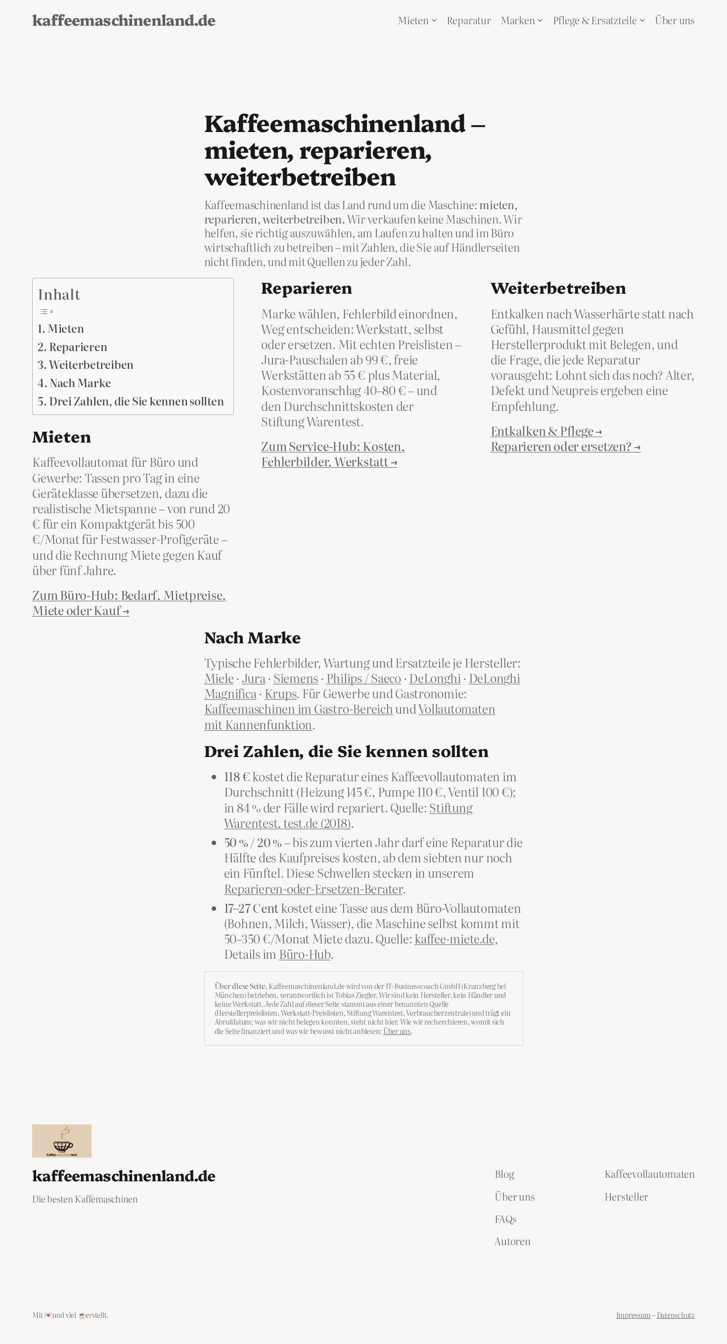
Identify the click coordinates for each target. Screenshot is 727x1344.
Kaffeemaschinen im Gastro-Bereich (298, 708)
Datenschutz (676, 1315)
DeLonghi (434, 677)
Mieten (65, 328)
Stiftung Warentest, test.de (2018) (348, 815)
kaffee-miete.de (454, 938)
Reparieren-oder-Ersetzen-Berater (313, 888)
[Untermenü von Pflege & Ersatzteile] (642, 20)
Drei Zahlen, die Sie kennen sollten (136, 401)
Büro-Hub (304, 953)
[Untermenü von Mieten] (434, 20)
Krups (281, 693)
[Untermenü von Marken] (540, 20)
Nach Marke (80, 383)
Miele (219, 677)
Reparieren (78, 347)
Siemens (295, 677)
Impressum (633, 1315)
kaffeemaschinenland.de (124, 19)
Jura (254, 677)
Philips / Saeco (363, 677)
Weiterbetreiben (91, 364)
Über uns (396, 1031)
